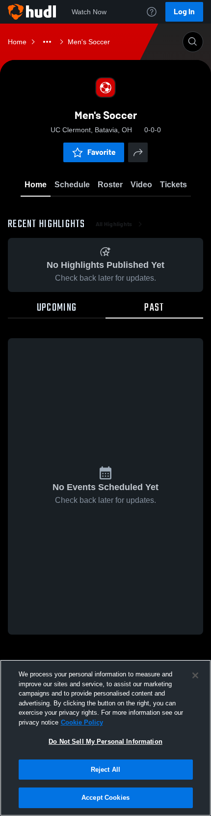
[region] (105, 738)
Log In (184, 11)
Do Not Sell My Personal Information (105, 741)
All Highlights (114, 224)
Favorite (101, 152)
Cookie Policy (82, 722)
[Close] (195, 675)
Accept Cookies (105, 797)
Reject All (105, 769)
